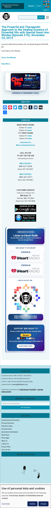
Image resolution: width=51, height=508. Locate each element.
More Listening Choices (25, 145)
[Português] (48, 4)
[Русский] (46, 7)
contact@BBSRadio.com (19, 384)
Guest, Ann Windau (8, 57)
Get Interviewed (6, 429)
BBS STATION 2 (26, 174)
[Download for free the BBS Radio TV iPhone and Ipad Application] (25, 218)
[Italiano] (46, 4)
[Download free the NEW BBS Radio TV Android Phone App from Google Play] (25, 208)
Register (31, 6)
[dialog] (25, 496)
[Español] (48, 7)
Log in (39, 6)
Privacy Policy (5, 447)
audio (29, 128)
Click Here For (25, 142)
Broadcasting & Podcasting (10, 420)
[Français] (48, 1)
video (30, 136)
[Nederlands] (46, 1)
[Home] (6, 17)
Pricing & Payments (7, 423)
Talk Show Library (7, 426)
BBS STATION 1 (26, 163)
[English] (44, 1)
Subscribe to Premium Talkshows (11, 6)
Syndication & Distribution (9, 432)
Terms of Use (5, 450)
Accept (43, 504)
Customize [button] (6, 504)
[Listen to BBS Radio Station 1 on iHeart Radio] (25, 257)
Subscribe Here (26, 346)
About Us (4, 441)
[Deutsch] (44, 4)
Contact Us (5, 444)
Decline (32, 504)
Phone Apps (5, 438)
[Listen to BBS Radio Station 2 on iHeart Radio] (25, 270)
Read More (5, 64)
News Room (5, 435)
